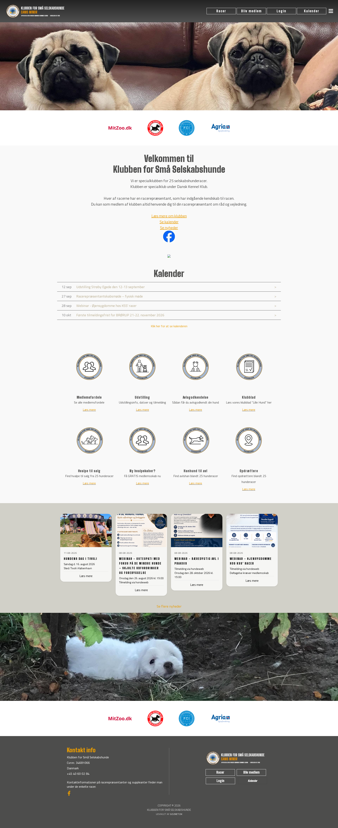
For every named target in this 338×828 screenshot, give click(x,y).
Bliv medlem (251, 11)
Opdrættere (249, 471)
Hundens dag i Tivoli (80, 558)
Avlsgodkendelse (195, 397)
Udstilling (142, 397)
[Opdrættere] (248, 440)
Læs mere (89, 409)
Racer (221, 11)
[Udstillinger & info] (142, 366)
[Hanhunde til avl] (195, 440)
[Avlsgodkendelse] (195, 366)
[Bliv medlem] (169, 699)
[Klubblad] (248, 366)
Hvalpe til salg (89, 471)
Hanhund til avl (195, 471)
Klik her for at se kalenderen (169, 326)
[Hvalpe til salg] (89, 440)
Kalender (311, 11)
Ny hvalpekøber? (142, 471)
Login (281, 11)
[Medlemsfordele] (89, 366)
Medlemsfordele (89, 397)
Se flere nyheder (169, 606)
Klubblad (249, 397)
